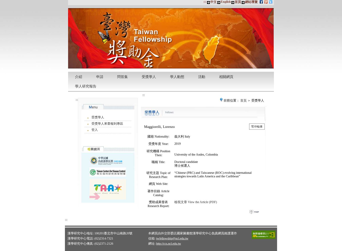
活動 (201, 77)
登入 (94, 129)
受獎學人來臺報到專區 (107, 123)
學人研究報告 (85, 86)
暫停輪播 (256, 126)
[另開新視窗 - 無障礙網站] (264, 238)
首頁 (238, 2)
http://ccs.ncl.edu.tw (168, 243)
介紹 (78, 77)
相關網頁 (226, 77)
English (226, 1)
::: (204, 1)
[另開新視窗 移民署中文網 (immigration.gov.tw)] (107, 160)
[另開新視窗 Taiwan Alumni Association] (107, 189)
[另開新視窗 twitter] (271, 2)
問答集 (122, 77)
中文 (213, 2)
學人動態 (177, 77)
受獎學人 (149, 77)
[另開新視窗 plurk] (266, 2)
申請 (99, 77)
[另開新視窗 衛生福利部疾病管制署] (107, 171)
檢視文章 (195, 202)
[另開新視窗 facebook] (261, 2)
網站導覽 (251, 2)
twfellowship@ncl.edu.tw (172, 238)
